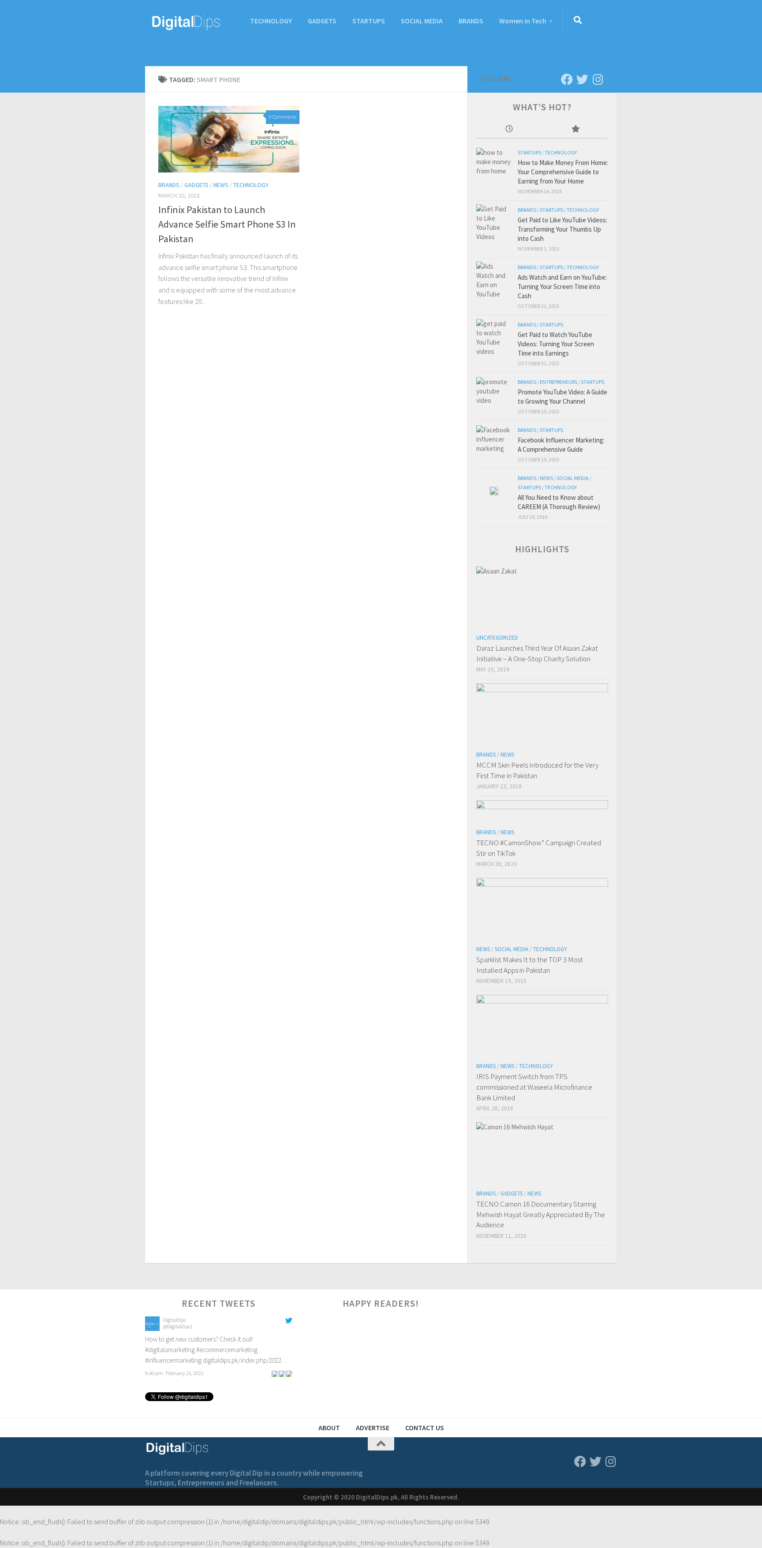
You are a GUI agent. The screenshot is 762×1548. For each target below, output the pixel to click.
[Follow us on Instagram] (598, 79)
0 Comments (282, 116)
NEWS (220, 185)
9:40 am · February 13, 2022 (174, 1373)
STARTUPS (368, 20)
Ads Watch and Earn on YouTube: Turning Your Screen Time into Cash (562, 286)
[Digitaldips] (152, 1328)
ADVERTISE (372, 1427)
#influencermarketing (173, 1360)
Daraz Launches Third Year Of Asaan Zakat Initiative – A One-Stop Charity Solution (537, 653)
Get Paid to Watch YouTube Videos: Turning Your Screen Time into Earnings (556, 343)
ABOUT (329, 1427)
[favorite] (289, 1373)
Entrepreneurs (558, 382)
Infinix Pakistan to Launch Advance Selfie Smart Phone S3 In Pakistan (227, 224)
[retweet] (282, 1373)
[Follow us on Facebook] (567, 79)
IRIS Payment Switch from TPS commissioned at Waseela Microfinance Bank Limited (534, 1087)
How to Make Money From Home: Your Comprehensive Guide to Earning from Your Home (563, 171)
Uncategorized (497, 637)
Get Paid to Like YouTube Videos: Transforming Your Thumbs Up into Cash (562, 229)
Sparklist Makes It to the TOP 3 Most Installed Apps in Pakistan (529, 965)
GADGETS (322, 20)
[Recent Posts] (509, 129)
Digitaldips (174, 1319)
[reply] (275, 1373)
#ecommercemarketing (227, 1350)
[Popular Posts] (575, 129)
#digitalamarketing (170, 1350)
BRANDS (471, 20)
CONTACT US (424, 1427)
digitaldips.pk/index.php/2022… (245, 1360)
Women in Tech (522, 20)
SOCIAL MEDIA (422, 20)
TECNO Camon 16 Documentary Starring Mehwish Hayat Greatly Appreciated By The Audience (540, 1214)
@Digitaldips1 (177, 1326)
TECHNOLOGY (271, 20)
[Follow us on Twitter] (582, 79)
